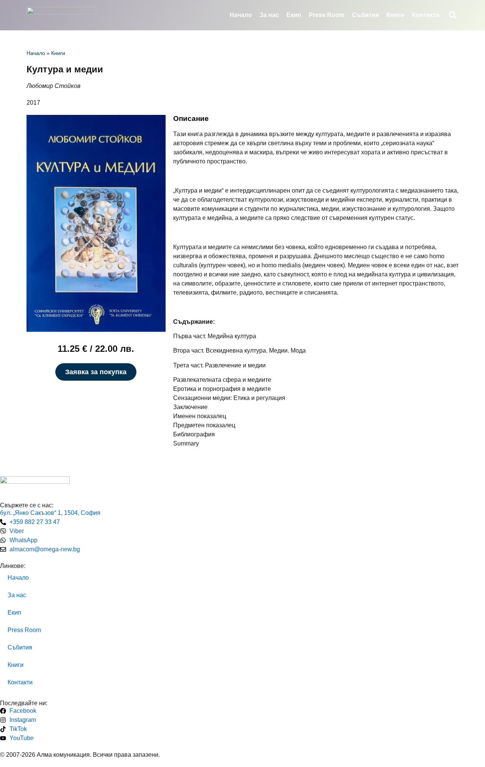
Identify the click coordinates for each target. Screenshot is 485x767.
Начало (241, 15)
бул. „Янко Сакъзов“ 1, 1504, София (50, 513)
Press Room (326, 15)
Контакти (426, 15)
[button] (452, 15)
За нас (269, 15)
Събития (365, 15)
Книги (395, 15)
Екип (293, 15)
